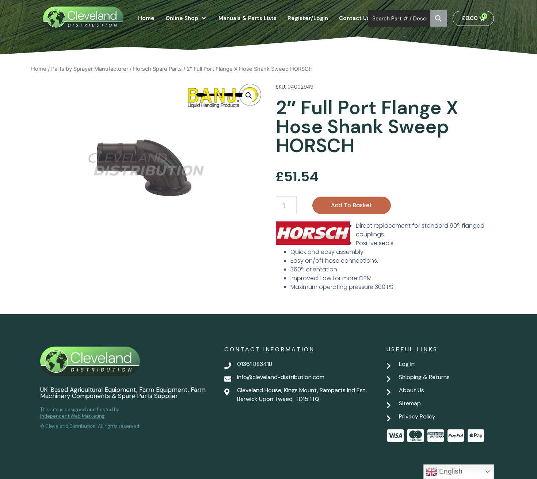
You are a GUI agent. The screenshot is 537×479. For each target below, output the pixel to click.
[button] (248, 95)
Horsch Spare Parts (157, 69)
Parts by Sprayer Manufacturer (89, 69)
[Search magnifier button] (438, 18)
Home (38, 69)
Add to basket (351, 205)
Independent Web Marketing (72, 416)
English (449, 471)
